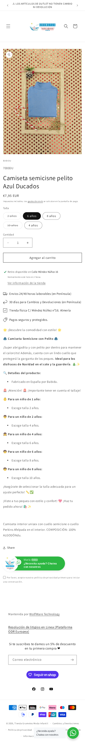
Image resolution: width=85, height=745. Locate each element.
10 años (14, 226)
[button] (8, 26)
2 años (14, 217)
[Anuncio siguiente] (77, 5)
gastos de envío (35, 201)
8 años (51, 216)
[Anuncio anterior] (7, 5)
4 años (33, 225)
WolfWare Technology (44, 614)
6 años (32, 216)
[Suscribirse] (72, 660)
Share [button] (11, 547)
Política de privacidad (20, 729)
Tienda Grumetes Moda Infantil (31, 723)
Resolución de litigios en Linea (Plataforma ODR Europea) (40, 629)
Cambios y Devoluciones (66, 723)
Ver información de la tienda (27, 283)
